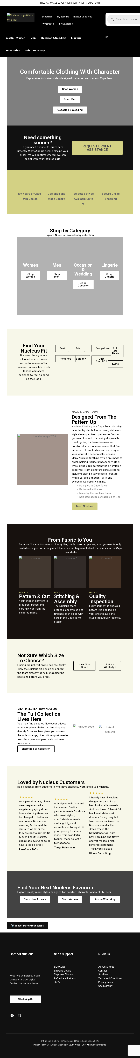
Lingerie (76, 38)
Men (33, 38)
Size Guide (59, 966)
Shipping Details (62, 970)
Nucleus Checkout (82, 16)
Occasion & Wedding (53, 38)
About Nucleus (106, 966)
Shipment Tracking (64, 974)
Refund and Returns (65, 978)
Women (20, 38)
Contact (102, 970)
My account (63, 16)
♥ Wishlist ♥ (48, 23)
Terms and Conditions (110, 978)
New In (9, 38)
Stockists (103, 974)
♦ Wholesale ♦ (66, 23)
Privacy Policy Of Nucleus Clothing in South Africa (56, 1045)
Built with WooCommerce (94, 1045)
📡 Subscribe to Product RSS (27, 925)
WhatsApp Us (25, 999)
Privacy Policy (105, 982)
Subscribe (47, 16)
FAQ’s (57, 982)
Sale (28, 50)
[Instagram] (19, 1015)
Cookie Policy (105, 986)
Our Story (39, 50)
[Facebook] (12, 1015)
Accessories (12, 50)
